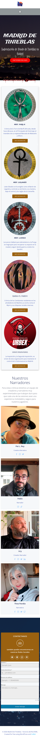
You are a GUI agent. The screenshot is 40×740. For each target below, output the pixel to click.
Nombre (3, 662)
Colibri (33, 734)
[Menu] (20, 11)
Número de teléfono (6, 677)
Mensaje (3, 685)
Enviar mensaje (20, 706)
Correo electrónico (6, 670)
